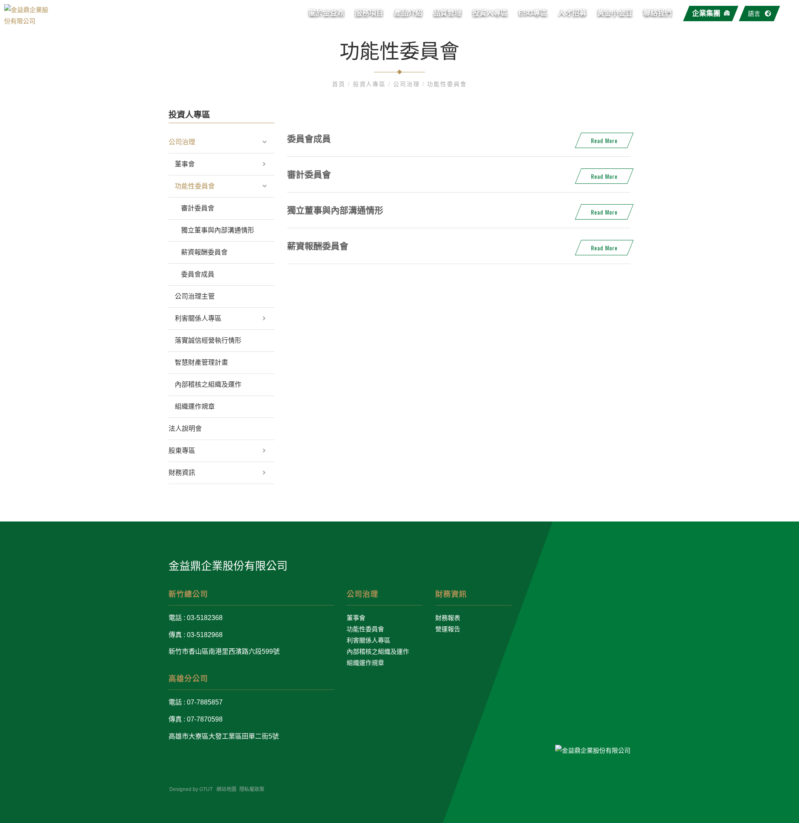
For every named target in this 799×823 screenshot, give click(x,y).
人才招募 (572, 13)
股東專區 (182, 450)
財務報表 (447, 617)
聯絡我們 (657, 13)
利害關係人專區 (198, 318)
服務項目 (369, 13)
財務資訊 (182, 472)
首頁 (340, 84)
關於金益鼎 (326, 13)
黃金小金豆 (615, 13)
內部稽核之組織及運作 (208, 384)
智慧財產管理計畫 (201, 362)
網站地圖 (226, 789)
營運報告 (447, 629)
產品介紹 (408, 13)
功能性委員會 (447, 84)
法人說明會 (185, 428)
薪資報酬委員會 (204, 252)
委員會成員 (197, 274)
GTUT (206, 789)
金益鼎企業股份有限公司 (228, 566)
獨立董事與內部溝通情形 (217, 230)
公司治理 (407, 84)
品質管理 (447, 13)
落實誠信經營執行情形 (208, 340)
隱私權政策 (251, 789)
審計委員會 (197, 208)
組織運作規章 (195, 406)
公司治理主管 (195, 296)
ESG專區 (533, 13)
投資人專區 (490, 13)
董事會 (185, 164)
